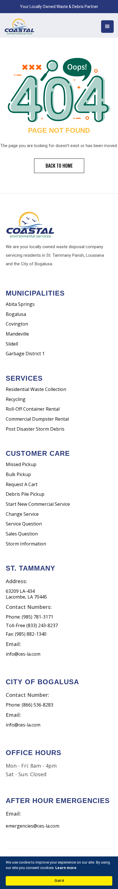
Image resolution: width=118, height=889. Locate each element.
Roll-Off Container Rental (33, 409)
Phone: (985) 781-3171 (29, 617)
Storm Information (26, 543)
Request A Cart (22, 484)
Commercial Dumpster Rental (37, 419)
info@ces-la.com (23, 654)
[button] (107, 26)
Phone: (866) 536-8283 (29, 705)
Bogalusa (16, 314)
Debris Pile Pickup (25, 494)
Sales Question (22, 533)
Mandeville (17, 334)
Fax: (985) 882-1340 (26, 634)
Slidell (12, 344)
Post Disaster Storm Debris (35, 429)
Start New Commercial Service (38, 504)
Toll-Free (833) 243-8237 (32, 626)
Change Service (22, 514)
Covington (17, 324)
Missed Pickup (21, 464)
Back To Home (59, 165)
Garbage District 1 (25, 353)
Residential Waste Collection (36, 389)
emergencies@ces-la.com (32, 826)
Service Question (24, 523)
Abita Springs (20, 304)
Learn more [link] (65, 868)
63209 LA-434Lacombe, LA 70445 (26, 594)
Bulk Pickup (18, 474)
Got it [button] (59, 880)
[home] (25, 25)
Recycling (15, 399)
